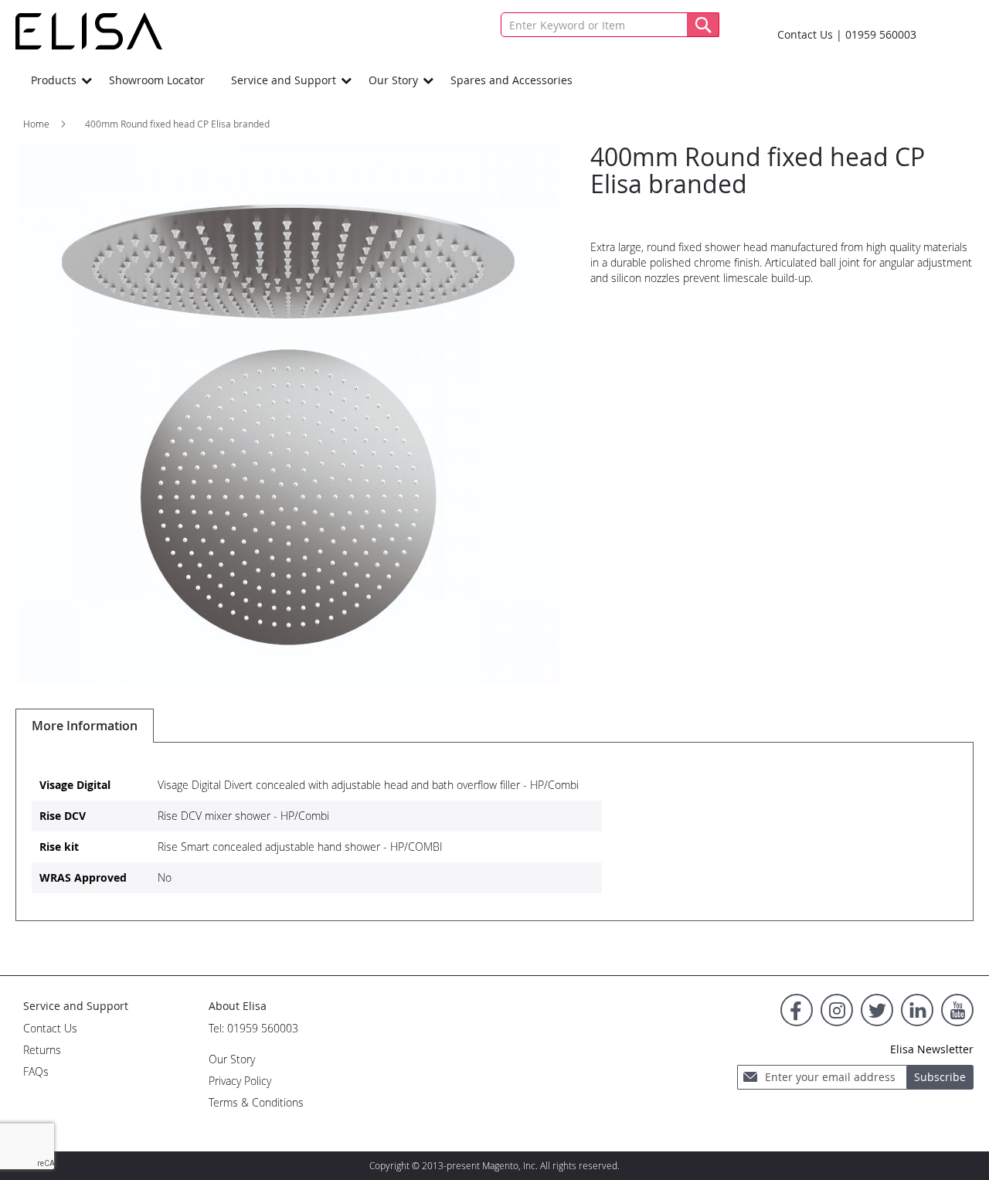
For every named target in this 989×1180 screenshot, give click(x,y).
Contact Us (805, 34)
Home (36, 123)
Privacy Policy (240, 1080)
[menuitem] (57, 80)
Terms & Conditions (256, 1102)
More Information (85, 725)
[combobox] (610, 24)
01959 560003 (880, 34)
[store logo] (88, 30)
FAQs (36, 1071)
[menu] (494, 80)
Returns (42, 1049)
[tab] (84, 726)
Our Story (232, 1059)
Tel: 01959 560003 (253, 1028)
